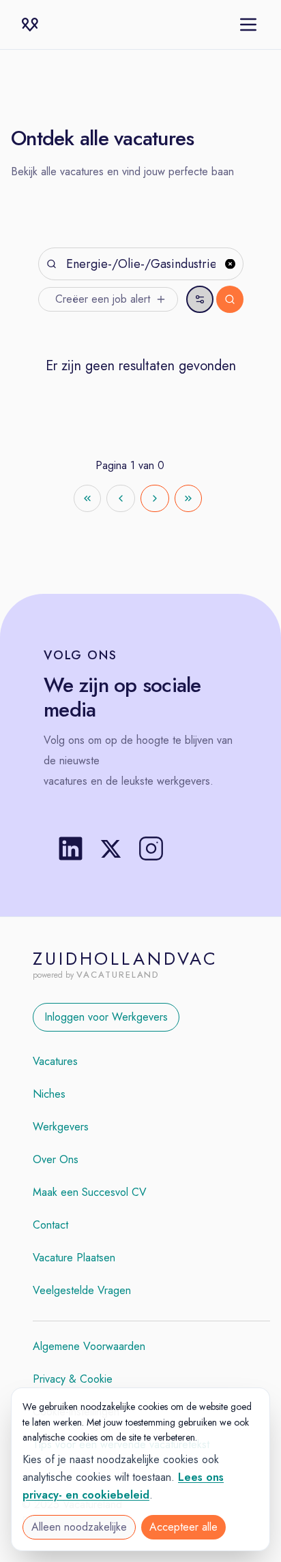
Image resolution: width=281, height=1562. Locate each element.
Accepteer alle (183, 1527)
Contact (50, 1225)
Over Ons (55, 1159)
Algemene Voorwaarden (89, 1346)
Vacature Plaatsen (74, 1257)
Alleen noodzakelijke (79, 1527)
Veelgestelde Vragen (82, 1290)
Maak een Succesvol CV (90, 1192)
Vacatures (55, 1061)
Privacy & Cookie (73, 1379)
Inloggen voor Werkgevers (106, 1017)
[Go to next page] (154, 498)
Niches (49, 1094)
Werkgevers (61, 1127)
